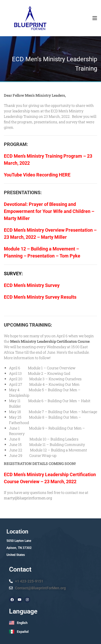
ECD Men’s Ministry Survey (32, 285)
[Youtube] (20, 600)
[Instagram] (27, 600)
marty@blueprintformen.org (28, 497)
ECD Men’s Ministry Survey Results (40, 297)
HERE (64, 174)
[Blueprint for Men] (30, 18)
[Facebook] (12, 600)
